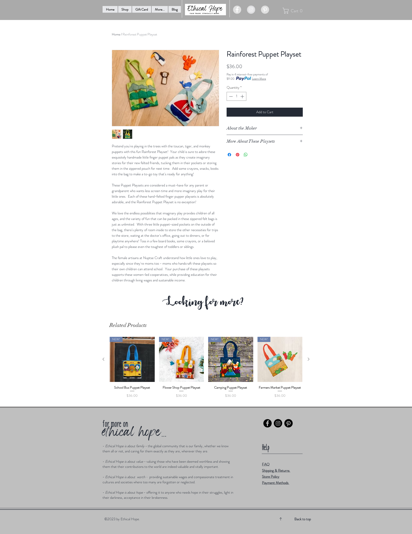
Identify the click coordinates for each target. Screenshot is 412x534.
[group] (206, 370)
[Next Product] (308, 359)
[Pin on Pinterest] (237, 154)
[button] (159, 9)
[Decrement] (230, 96)
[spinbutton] (236, 96)
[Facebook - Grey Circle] (237, 10)
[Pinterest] (288, 423)
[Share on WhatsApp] (245, 154)
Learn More (259, 78)
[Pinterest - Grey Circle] (265, 10)
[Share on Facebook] (229, 154)
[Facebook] (267, 423)
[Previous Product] (103, 359)
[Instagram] (278, 423)
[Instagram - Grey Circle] (251, 10)
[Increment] (242, 96)
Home (116, 34)
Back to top (302, 519)
